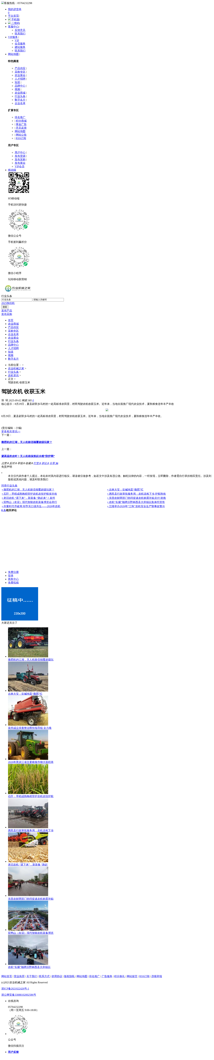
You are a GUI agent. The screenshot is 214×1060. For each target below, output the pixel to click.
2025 (4, 303)
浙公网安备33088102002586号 (18, 994)
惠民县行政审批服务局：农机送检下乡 (31, 830)
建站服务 (20, 47)
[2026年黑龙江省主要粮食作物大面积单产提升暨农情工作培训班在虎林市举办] (28, 759)
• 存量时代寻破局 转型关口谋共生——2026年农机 (31, 506)
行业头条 (20, 96)
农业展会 (20, 75)
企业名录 (20, 103)
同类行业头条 (9, 485)
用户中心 (20, 152)
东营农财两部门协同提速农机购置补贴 (31, 898)
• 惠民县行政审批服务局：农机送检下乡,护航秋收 (136, 493)
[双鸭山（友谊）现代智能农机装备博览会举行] (28, 929)
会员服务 (20, 43)
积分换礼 (119, 976)
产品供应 (20, 68)
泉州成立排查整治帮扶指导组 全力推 (29, 727)
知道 (17, 82)
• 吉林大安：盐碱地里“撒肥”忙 (125, 489)
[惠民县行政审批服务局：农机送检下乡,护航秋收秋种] (28, 827)
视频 (17, 89)
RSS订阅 (21, 138)
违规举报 (156, 976)
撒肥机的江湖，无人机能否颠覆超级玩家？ (26, 442)
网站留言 (132, 976)
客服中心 (13, 26)
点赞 (5, 463)
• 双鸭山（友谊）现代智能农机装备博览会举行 (29, 502)
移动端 (12, 169)
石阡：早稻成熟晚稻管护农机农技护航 (31, 796)
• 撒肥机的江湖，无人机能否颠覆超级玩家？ (28, 489)
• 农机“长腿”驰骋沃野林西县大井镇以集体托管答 (136, 502)
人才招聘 (20, 78)
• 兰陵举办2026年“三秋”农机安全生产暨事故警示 (136, 506)
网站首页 (6, 976)
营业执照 (19, 976)
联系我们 (20, 33)
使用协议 (56, 976)
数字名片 (20, 99)
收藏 (29, 463)
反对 (13, 463)
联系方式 (44, 976)
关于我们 (31, 976)
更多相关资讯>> (10, 431)
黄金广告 (21, 124)
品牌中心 (20, 85)
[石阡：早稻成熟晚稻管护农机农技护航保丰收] (28, 793)
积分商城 (21, 120)
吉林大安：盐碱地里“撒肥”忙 (25, 693)
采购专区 (20, 71)
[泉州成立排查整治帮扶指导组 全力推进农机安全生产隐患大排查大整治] (28, 724)
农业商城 (20, 92)
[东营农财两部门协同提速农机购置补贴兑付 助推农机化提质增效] (28, 895)
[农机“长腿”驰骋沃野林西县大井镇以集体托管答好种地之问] (28, 963)
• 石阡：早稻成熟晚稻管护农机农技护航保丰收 (29, 493)
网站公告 (21, 134)
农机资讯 (13, 375)
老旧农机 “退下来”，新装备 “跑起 (28, 864)
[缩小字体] (6, 400)
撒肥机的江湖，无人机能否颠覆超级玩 (31, 659)
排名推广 (20, 117)
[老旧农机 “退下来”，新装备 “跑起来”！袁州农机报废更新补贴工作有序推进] (28, 861)
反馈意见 (20, 30)
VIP (17, 40)
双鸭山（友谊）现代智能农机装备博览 (31, 933)
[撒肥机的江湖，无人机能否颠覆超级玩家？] (28, 656)
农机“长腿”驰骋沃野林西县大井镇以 (29, 967)
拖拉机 (11, 303)
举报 (21, 463)
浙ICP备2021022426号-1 (15, 988)
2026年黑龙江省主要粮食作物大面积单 (31, 762)
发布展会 (20, 163)
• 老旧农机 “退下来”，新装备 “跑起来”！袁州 (28, 497)
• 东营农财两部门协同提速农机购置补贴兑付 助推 (136, 497)
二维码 (15, 23)
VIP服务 (13, 37)
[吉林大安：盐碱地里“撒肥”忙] (28, 690)
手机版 (15, 19)
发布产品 (6, 310)
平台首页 (13, 15)
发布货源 (20, 155)
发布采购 (20, 159)
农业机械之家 (16, 368)
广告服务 (107, 976)
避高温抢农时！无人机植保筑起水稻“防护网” (28, 456)
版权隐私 (69, 976)
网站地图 (13, 54)
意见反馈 (21, 127)
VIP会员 (19, 166)
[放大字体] (2, 400)
